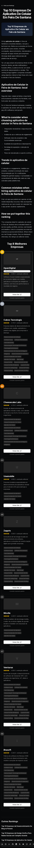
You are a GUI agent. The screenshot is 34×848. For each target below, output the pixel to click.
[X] (19, 844)
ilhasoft (7, 750)
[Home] (2, 844)
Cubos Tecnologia (13, 320)
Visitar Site (16, 294)
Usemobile (9, 476)
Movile (7, 613)
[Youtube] (23, 844)
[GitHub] (12, 844)
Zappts (7, 530)
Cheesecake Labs (12, 402)
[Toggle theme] (27, 844)
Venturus (8, 667)
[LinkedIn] (16, 844)
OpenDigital (10, 268)
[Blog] (5, 844)
